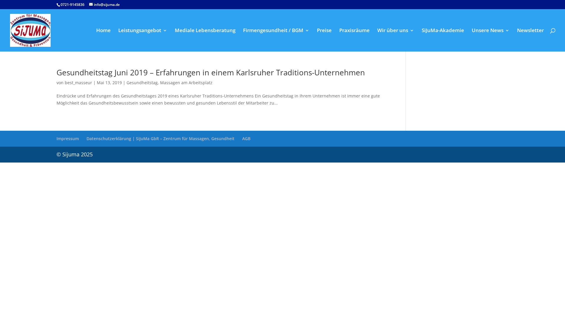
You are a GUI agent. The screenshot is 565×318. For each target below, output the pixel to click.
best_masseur (78, 82)
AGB (246, 138)
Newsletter (530, 31)
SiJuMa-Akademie (443, 31)
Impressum (67, 138)
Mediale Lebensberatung (205, 31)
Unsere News (487, 31)
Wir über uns (392, 31)
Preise (324, 31)
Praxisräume (354, 31)
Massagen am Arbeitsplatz (186, 82)
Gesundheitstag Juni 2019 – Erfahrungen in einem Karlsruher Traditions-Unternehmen (210, 72)
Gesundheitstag (142, 82)
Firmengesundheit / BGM (273, 31)
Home (103, 31)
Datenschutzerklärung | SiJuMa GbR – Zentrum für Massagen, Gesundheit (161, 138)
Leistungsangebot (139, 31)
